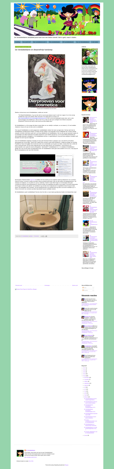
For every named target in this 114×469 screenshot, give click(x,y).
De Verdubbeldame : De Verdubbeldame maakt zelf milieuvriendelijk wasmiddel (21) (89, 304)
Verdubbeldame (88, 346)
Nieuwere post (18, 285)
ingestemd (32, 179)
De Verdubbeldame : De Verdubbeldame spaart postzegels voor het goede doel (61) (89, 312)
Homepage (47, 285)
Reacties (86, 290)
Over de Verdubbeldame (82, 42)
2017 (84, 368)
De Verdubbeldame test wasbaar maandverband (93, 134)
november (86, 379)
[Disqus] (46, 262)
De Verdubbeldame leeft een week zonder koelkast (90, 402)
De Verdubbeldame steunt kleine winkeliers (90, 417)
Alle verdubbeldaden (54, 42)
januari (86, 435)
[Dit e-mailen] (41, 236)
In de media (95, 42)
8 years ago (86, 313)
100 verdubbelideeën (68, 42)
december (86, 377)
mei (85, 391)
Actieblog (17, 42)
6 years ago (86, 305)
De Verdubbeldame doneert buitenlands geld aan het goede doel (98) (93, 209)
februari (86, 397)
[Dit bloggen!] (43, 236)
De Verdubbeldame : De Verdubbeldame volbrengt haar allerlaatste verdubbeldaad (89, 322)
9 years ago (90, 323)
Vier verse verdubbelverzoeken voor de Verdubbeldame (90, 421)
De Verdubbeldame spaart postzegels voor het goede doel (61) (93, 163)
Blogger (66, 465)
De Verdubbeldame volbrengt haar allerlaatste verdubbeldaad (93, 194)
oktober (86, 381)
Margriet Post (88, 316)
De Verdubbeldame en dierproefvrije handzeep (90, 425)
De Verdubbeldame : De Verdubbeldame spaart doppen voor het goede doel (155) (89, 351)
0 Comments (36, 236)
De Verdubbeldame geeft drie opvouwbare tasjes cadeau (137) (93, 254)
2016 (84, 370)
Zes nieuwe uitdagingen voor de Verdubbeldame (90, 432)
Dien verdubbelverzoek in (40, 42)
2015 (84, 372)
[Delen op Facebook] (46, 236)
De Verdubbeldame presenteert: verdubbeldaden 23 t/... (90, 406)
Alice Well (31, 461)
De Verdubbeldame (30, 450)
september (86, 383)
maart (85, 395)
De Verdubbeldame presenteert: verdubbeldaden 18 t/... (90, 410)
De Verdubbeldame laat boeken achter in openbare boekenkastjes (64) (90, 179)
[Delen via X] (45, 236)
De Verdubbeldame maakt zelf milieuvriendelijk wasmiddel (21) (93, 148)
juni (85, 389)
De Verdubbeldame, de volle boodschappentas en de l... (90, 428)
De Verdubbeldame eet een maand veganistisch (90, 399)
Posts (85, 287)
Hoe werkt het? (27, 42)
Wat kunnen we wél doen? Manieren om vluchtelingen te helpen (93, 120)
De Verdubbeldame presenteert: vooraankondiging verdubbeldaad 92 (93, 238)
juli (85, 387)
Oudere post (75, 285)
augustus (86, 385)
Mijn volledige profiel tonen (30, 457)
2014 (84, 373)
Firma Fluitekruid (89, 326)
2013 (84, 375)
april (85, 393)
